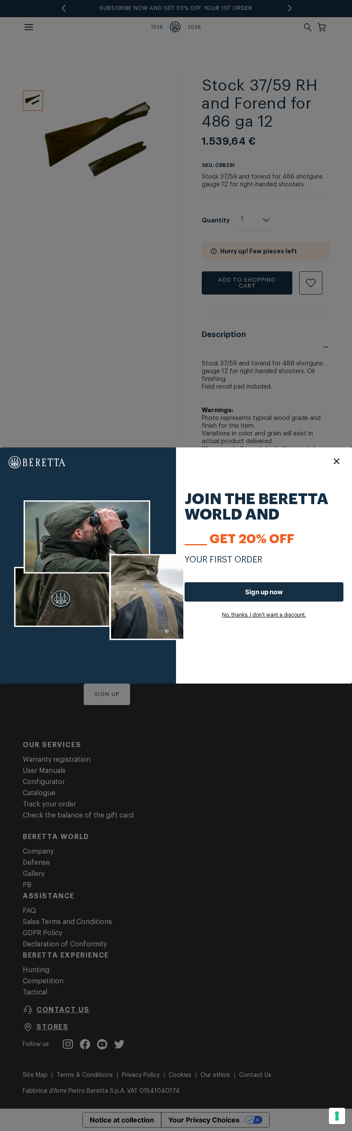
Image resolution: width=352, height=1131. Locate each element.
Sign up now (264, 592)
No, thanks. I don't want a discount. (264, 614)
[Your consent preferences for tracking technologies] (337, 1116)
